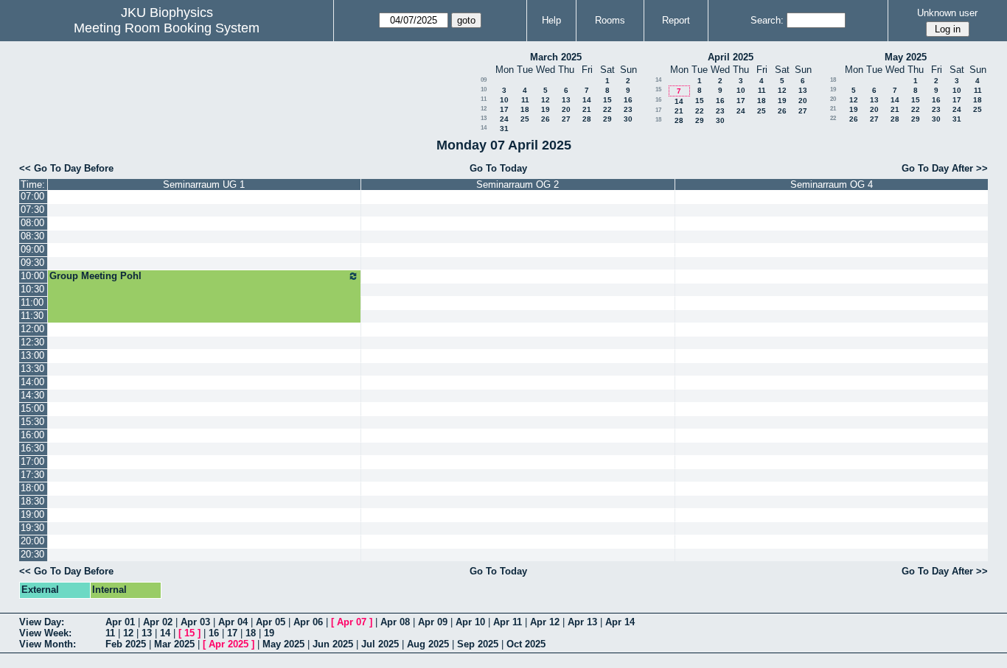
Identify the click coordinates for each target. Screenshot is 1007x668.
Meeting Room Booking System (166, 28)
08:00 (32, 222)
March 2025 (556, 57)
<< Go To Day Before (66, 168)
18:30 (32, 501)
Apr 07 (351, 621)
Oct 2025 (526, 644)
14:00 (32, 381)
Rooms (610, 20)
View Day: (41, 621)
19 (545, 109)
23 (628, 109)
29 (607, 119)
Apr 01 (120, 621)
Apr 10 (470, 621)
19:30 (32, 527)
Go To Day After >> (945, 168)
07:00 (32, 196)
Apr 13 (582, 621)
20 (566, 109)
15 (607, 100)
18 (524, 109)
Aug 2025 (428, 644)
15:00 (32, 408)
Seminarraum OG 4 (831, 184)
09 (484, 80)
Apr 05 (270, 621)
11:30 (32, 315)
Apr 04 (233, 621)
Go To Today (498, 168)
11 (484, 99)
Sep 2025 (477, 644)
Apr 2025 (228, 644)
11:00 (32, 302)
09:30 (32, 262)
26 (545, 119)
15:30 (32, 421)
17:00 (32, 461)
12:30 (32, 342)
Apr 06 (308, 621)
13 (566, 100)
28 (586, 119)
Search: (767, 20)
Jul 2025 (380, 644)
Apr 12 (545, 621)
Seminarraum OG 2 (517, 184)
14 (586, 100)
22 (607, 109)
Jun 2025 (333, 644)
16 (628, 100)
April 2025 (730, 57)
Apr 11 (507, 621)
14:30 (32, 395)
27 (566, 119)
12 (545, 100)
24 (504, 119)
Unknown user (947, 12)
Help (551, 20)
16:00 (32, 434)
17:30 (32, 474)
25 (524, 119)
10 (484, 89)
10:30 (32, 289)
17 (504, 109)
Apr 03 (195, 621)
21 (586, 109)
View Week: (45, 633)
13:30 (32, 368)
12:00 (32, 328)
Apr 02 (158, 621)
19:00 (32, 514)
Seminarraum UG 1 (204, 184)
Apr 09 (432, 621)
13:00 (32, 355)
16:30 (32, 448)
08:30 (32, 236)
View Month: (47, 644)
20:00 (32, 540)
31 (504, 128)
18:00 (32, 487)
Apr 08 (395, 621)
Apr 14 (620, 621)
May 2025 (906, 57)
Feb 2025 (125, 644)
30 (628, 119)
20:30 (32, 554)
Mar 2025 (174, 644)
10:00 (32, 275)
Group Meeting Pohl (95, 275)
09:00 (32, 249)
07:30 (32, 209)
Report (676, 20)
